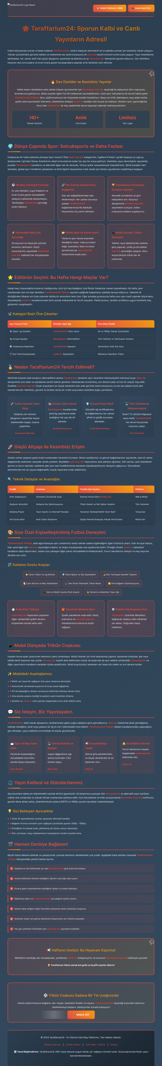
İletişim (114, 1044)
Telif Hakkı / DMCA (95, 1044)
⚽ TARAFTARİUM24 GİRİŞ (110, 8)
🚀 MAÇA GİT (81, 1014)
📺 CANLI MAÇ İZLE (141, 8)
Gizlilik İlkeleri (73, 1044)
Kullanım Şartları (52, 1044)
